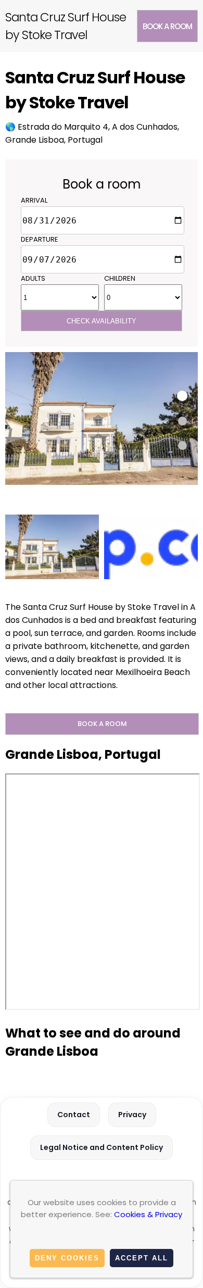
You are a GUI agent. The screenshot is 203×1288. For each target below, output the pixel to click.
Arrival (34, 200)
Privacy (132, 1114)
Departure (39, 239)
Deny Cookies (67, 1258)
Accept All (141, 1258)
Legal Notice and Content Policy (101, 1147)
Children (119, 278)
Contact (73, 1114)
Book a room (167, 26)
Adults (33, 278)
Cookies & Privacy (148, 1214)
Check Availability (101, 321)
